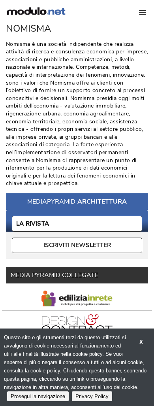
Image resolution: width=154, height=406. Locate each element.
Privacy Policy (92, 396)
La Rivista (32, 223)
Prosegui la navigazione (38, 396)
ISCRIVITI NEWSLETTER (77, 245)
